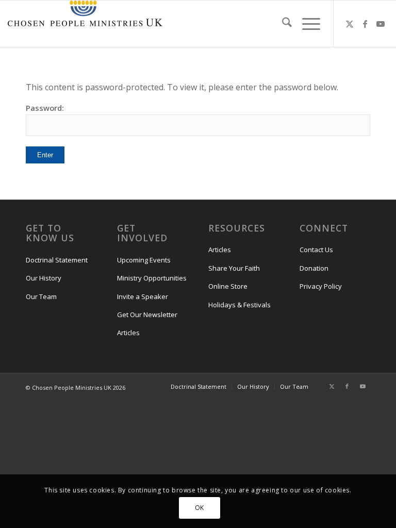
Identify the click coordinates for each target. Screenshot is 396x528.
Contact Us (316, 249)
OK (199, 507)
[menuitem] (282, 24)
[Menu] (306, 24)
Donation (314, 268)
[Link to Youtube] (380, 23)
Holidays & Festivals (239, 304)
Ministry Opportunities (152, 278)
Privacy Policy (321, 286)
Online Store (228, 286)
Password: (45, 108)
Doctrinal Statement (57, 260)
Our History (43, 278)
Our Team (41, 296)
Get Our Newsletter (147, 314)
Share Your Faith (234, 268)
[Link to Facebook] (365, 23)
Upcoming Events (144, 260)
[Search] (282, 24)
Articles (128, 332)
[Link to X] (349, 23)
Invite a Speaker (142, 296)
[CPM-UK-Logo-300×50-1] (85, 24)
